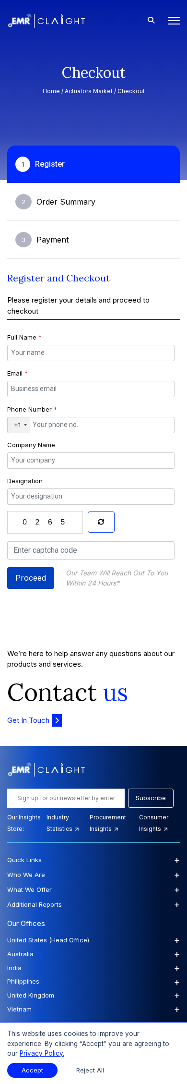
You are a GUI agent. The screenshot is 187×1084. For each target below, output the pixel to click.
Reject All (90, 1070)
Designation (25, 481)
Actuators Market (89, 91)
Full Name (24, 337)
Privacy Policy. (42, 1053)
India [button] (93, 968)
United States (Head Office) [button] (93, 940)
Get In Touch (28, 720)
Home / (54, 91)
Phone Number (32, 409)
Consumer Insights (153, 823)
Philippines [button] (93, 981)
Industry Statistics (60, 823)
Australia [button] (93, 954)
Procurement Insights (108, 823)
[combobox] (19, 425)
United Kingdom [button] (93, 995)
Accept (32, 1070)
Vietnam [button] (93, 1009)
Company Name (31, 445)
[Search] (151, 21)
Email (17, 373)
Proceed (30, 578)
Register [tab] (43, 164)
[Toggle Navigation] (171, 20)
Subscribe (151, 798)
